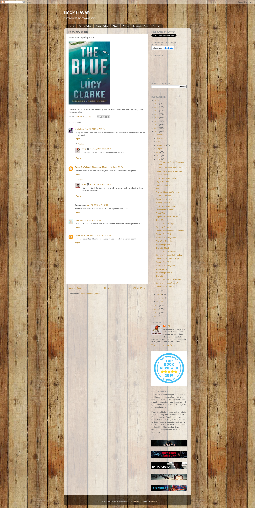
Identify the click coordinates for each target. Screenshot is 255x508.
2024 (156, 104)
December (161, 135)
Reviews (157, 26)
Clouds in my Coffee (164, 210)
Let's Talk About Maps (165, 224)
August (159, 149)
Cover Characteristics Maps (167, 259)
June (158, 156)
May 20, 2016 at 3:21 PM (112, 167)
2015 (156, 306)
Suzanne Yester (82, 235)
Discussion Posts (140, 26)
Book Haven (77, 12)
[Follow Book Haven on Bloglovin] (162, 49)
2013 (156, 313)
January (160, 301)
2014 (156, 309)
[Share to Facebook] (106, 116)
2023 (156, 107)
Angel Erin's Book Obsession (88, 167)
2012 (156, 316)
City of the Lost (162, 182)
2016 (156, 132)
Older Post (139, 288)
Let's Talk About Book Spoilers (168, 279)
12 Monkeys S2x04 (164, 245)
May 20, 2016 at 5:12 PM (100, 149)
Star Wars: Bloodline (164, 241)
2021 (156, 114)
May (158, 159)
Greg (84, 149)
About (115, 26)
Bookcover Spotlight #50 (166, 178)
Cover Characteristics (165, 199)
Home (71, 26)
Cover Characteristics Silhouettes (170, 231)
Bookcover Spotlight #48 (166, 238)
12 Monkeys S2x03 (164, 273)
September (161, 145)
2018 (156, 125)
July (158, 152)
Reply (77, 139)
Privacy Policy (102, 26)
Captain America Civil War (167, 217)
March (159, 294)
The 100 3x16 (162, 189)
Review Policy (85, 26)
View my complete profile (161, 345)
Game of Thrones (163, 196)
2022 (156, 111)
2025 (156, 100)
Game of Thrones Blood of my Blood (171, 168)
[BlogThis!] (101, 116)
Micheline (79, 129)
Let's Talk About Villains (166, 252)
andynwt (136, 501)
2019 (156, 121)
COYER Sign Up (163, 185)
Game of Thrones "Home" (167, 283)
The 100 (159, 276)
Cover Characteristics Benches (169, 171)
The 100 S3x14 (162, 248)
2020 (156, 118)
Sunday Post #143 (163, 203)
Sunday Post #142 (163, 234)
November (161, 138)
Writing (126, 26)
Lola (77, 220)
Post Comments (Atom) (90, 294)
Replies (81, 144)
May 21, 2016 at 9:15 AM (97, 205)
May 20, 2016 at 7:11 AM (94, 129)
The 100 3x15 (162, 220)
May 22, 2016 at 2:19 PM (90, 220)
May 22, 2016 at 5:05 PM (100, 235)
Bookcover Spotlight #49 (166, 206)
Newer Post (75, 288)
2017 (156, 128)
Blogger (154, 501)
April (158, 291)
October (160, 142)
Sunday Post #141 (163, 262)
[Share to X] (103, 116)
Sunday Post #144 (163, 175)
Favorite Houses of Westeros (168, 192)
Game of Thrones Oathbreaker (169, 255)
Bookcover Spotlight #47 (166, 266)
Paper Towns (161, 213)
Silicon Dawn (161, 269)
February (160, 298)
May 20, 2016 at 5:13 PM (100, 184)
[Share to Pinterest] (108, 116)
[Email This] (98, 116)
